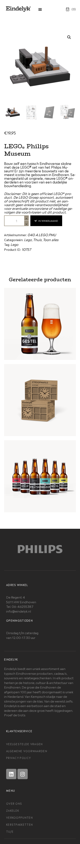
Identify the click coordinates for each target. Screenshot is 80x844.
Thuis (37, 239)
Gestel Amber (40, 319)
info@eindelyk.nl (18, 611)
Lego (28, 239)
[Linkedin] (11, 774)
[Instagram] (22, 774)
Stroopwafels (40, 395)
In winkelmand (48, 220)
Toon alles (50, 239)
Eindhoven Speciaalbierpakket (40, 471)
